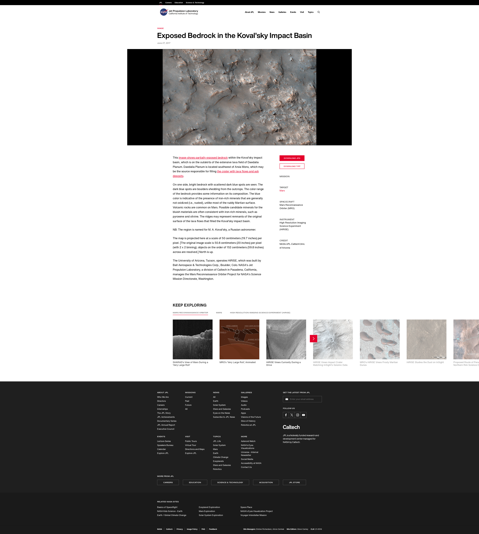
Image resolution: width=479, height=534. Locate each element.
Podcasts (245, 408)
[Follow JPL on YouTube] (303, 415)
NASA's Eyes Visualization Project (256, 511)
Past (187, 401)
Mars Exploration (207, 511)
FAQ (203, 529)
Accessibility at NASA (251, 463)
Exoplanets (218, 461)
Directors (161, 401)
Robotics (217, 469)
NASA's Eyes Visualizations (247, 447)
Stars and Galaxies (222, 408)
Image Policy (192, 529)
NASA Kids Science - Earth (169, 511)
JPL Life (217, 441)
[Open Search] (319, 12)
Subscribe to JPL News (224, 416)
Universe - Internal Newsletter (249, 454)
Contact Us (246, 467)
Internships (162, 408)
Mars (282, 190)
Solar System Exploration (211, 515)
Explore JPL (163, 453)
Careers (161, 404)
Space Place (246, 507)
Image (160, 28)
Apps (243, 412)
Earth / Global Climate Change (171, 515)
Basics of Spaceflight (167, 507)
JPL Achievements (166, 416)
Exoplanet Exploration (209, 507)
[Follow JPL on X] (292, 415)
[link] (239, 97)
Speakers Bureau (165, 445)
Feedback (213, 529)
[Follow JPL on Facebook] (286, 415)
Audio (244, 404)
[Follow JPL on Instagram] (298, 415)
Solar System (219, 404)
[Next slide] (313, 338)
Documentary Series (166, 420)
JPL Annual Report (166, 424)
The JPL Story (164, 412)
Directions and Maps (194, 449)
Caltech (169, 529)
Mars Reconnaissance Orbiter (190, 312)
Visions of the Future (251, 416)
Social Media (247, 459)
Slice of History (248, 420)
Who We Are (163, 397)
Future (188, 404)
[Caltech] (291, 427)
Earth (215, 401)
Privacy (180, 529)
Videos (244, 401)
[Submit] (286, 399)
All (186, 408)
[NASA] (164, 12)
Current (188, 397)
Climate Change (220, 457)
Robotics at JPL (248, 424)
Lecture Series (164, 441)
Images (244, 397)
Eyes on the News (221, 412)
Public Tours (191, 441)
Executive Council (165, 428)
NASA (159, 529)
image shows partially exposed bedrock (203, 158)
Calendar (161, 449)
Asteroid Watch (248, 441)
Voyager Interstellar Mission (253, 515)
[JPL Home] (184, 12)
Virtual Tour (190, 445)
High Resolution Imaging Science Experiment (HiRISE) (260, 312)
